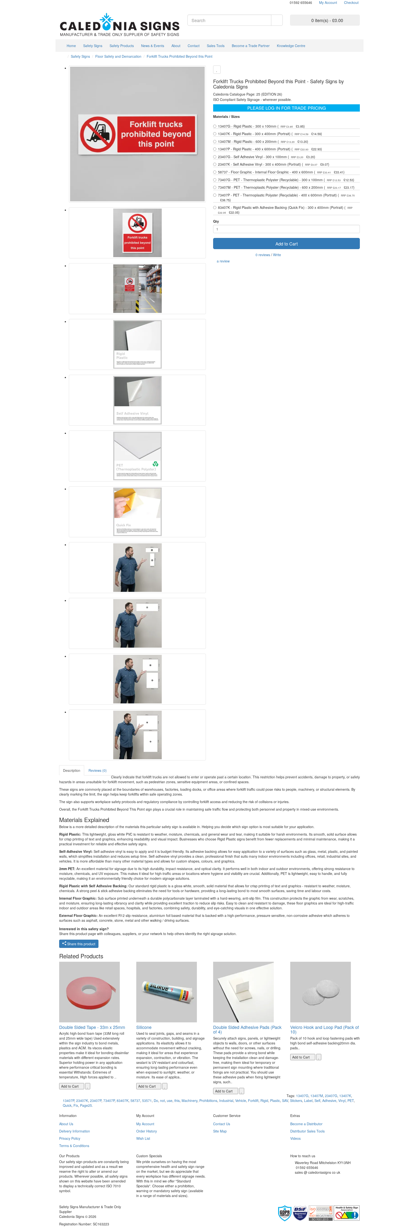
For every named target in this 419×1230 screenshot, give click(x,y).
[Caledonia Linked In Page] (64, 2)
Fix (75, 1105)
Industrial (226, 1100)
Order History (146, 1131)
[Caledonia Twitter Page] (67, 2)
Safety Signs (92, 45)
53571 (147, 1100)
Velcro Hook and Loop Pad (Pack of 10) (324, 1029)
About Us (66, 1123)
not (162, 1100)
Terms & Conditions (74, 1145)
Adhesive (329, 1100)
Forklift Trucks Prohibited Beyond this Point (179, 56)
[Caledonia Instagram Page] (71, 2)
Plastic (275, 1100)
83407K (123, 1100)
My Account (145, 1123)
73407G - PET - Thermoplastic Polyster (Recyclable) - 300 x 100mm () (286, 179)
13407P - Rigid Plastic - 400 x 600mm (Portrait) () (270, 149)
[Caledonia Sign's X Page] (295, 1178)
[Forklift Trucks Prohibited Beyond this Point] (137, 134)
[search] (277, 20)
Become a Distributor (306, 1123)
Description (71, 770)
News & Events (152, 45)
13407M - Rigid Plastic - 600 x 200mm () (263, 141)
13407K (345, 1095)
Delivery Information (74, 1131)
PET (350, 1100)
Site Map (220, 1131)
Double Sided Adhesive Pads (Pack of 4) (247, 1029)
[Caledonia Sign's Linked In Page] (306, 1178)
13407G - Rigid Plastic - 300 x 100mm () (261, 126)
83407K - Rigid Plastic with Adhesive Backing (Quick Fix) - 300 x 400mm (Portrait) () (285, 210)
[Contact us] (287, 2)
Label (308, 1100)
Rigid (264, 1100)
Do (156, 1100)
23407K (82, 1100)
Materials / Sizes (226, 116)
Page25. (86, 1105)
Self (317, 1100)
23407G (331, 1095)
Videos (295, 1138)
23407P (95, 1100)
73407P (109, 1100)
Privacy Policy (69, 1138)
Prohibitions (208, 1100)
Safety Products (122, 45)
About (175, 45)
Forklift (253, 1100)
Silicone (144, 1027)
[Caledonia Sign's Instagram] (302, 1178)
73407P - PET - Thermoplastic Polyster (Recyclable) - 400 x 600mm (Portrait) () (286, 197)
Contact (194, 45)
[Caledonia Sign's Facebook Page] (291, 1178)
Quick (67, 1105)
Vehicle (240, 1100)
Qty (216, 221)
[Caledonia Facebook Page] (75, 2)
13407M (316, 1095)
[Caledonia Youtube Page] (60, 2)
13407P (68, 1100)
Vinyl (342, 1100)
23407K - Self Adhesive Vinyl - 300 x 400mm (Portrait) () (273, 164)
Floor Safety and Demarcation (118, 56)
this (177, 1100)
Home (71, 45)
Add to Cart (286, 243)
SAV (285, 1100)
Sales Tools (216, 45)
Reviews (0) (98, 770)
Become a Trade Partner (251, 45)
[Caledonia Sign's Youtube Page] (299, 1178)
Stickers (296, 1100)
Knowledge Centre (291, 45)
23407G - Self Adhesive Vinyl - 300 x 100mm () (266, 156)
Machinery (189, 1100)
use (169, 1100)
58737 (135, 1100)
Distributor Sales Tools (307, 1131)
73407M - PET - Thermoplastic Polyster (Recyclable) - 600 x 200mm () (286, 187)
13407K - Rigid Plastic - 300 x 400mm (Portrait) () (270, 133)
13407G (302, 1095)
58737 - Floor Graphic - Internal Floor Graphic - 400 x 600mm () (281, 172)
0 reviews (263, 254)
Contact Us (221, 1123)
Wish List (143, 1138)
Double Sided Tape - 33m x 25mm (92, 1027)
